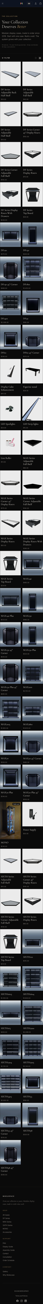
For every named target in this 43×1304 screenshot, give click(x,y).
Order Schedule (8, 1260)
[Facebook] (17, 1300)
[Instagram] (21, 1300)
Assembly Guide (9, 1250)
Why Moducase (8, 1275)
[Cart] (40, 3)
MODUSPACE (24, 1291)
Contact (5, 1253)
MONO (5, 1229)
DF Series (6, 1218)
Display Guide (8, 1247)
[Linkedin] (25, 1300)
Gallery (5, 1271)
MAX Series (7, 1222)
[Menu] (2, 3)
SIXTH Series (7, 1225)
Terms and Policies (21, 1296)
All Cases (6, 1215)
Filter (7, 58)
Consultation (7, 1257)
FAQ (4, 1243)
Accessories (7, 1232)
